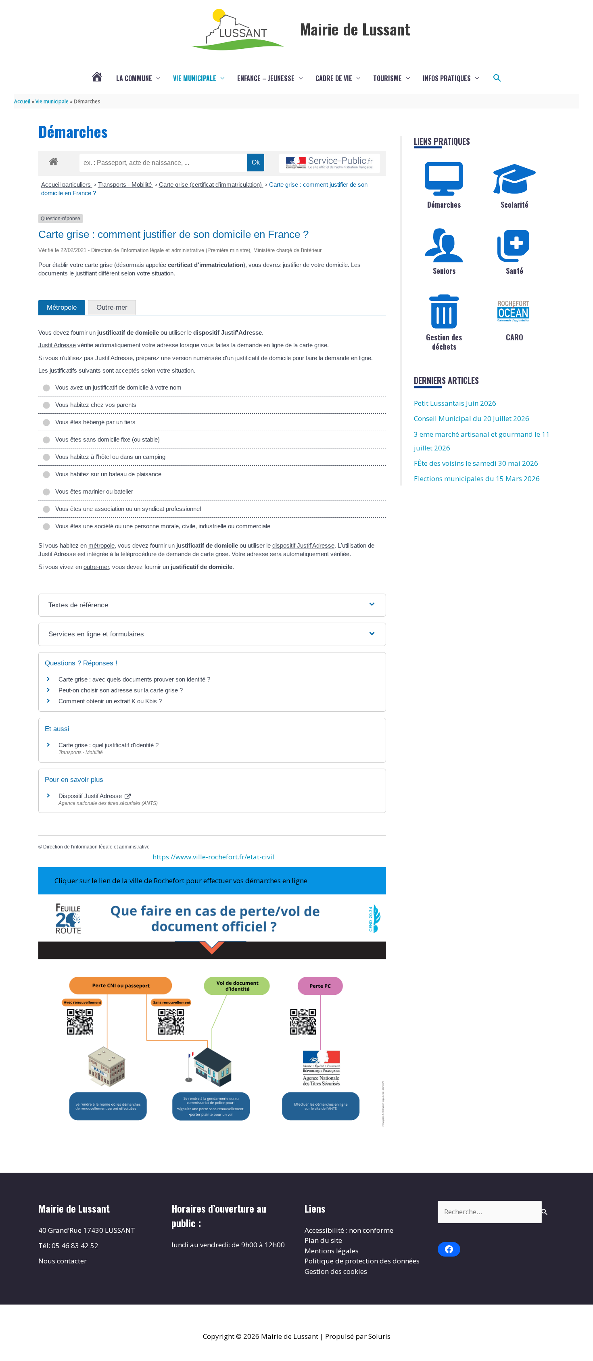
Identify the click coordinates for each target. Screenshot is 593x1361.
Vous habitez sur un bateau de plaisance (106, 474)
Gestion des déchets (444, 342)
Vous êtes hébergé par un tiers (94, 422)
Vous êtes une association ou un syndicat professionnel (126, 508)
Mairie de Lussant (355, 28)
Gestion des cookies (336, 1271)
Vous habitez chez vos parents (94, 404)
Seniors (444, 270)
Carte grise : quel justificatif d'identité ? (108, 745)
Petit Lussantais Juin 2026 (455, 403)
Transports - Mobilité (125, 184)
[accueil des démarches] (53, 160)
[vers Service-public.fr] (329, 163)
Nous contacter (62, 1260)
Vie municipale (194, 78)
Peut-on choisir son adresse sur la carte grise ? (120, 690)
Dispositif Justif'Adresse (90, 795)
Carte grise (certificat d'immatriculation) (211, 184)
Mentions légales (332, 1250)
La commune (134, 78)
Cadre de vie (333, 78)
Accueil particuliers (66, 184)
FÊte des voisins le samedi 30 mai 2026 (476, 463)
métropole (101, 545)
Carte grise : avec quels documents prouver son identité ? (135, 679)
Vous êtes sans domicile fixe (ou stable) (106, 439)
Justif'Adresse (57, 345)
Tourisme (387, 78)
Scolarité (514, 204)
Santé (514, 270)
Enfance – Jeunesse (265, 78)
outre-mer (96, 566)
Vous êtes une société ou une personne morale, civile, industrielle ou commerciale (161, 526)
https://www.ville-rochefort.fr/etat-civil (213, 856)
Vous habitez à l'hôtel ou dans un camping (108, 456)
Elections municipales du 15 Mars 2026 (477, 478)
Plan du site (323, 1240)
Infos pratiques (447, 78)
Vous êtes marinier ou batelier (92, 491)
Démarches (444, 204)
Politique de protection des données (362, 1260)
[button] (497, 78)
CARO (514, 337)
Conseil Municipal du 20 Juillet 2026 (471, 418)
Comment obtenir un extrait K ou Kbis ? (110, 701)
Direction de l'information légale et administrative (96, 847)
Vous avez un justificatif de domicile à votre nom (117, 387)
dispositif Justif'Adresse (303, 545)
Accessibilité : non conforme (349, 1230)
